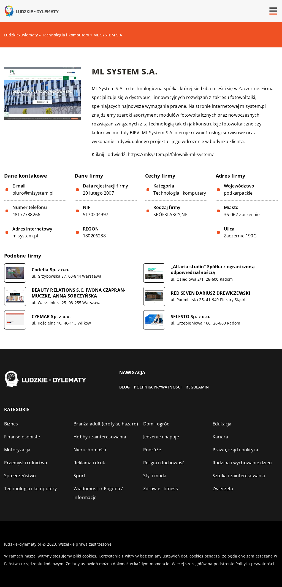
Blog (124, 387)
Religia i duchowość (164, 463)
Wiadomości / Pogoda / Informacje (98, 493)
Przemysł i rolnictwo (25, 463)
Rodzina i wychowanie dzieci (242, 463)
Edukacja (222, 424)
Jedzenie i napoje (161, 437)
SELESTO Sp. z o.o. (191, 317)
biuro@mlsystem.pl (32, 193)
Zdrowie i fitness (160, 489)
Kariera (220, 437)
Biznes (11, 424)
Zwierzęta (223, 489)
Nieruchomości (90, 450)
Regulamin (197, 387)
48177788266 (26, 215)
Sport (79, 476)
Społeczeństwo (20, 476)
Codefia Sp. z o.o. (51, 270)
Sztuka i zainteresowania (239, 476)
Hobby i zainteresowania (100, 437)
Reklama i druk (89, 463)
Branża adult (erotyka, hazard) (106, 424)
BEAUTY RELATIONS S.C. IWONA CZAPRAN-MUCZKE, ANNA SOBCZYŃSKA (78, 293)
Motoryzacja (17, 450)
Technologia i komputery (179, 193)
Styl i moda (155, 476)
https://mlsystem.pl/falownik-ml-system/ (171, 154)
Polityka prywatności (157, 387)
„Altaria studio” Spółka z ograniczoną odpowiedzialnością (213, 269)
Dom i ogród (156, 424)
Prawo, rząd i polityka (235, 450)
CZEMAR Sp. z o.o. (51, 317)
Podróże (152, 450)
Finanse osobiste (22, 437)
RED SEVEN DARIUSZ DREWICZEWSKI (210, 293)
